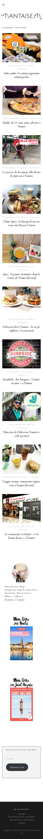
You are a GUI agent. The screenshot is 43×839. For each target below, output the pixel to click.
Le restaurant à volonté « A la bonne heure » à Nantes (21, 536)
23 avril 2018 (23, 118)
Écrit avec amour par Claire (17, 66)
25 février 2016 (30, 526)
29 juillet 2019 (30, 66)
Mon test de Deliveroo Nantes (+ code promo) (21, 434)
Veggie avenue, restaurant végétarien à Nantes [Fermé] (21, 483)
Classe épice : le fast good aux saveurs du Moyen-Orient (21, 223)
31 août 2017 (23, 168)
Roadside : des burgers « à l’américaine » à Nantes (21, 381)
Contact (21, 599)
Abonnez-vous (17, 767)
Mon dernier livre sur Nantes (21, 816)
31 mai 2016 (23, 477)
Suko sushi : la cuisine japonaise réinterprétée (21, 75)
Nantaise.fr (21, 11)
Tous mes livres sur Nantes (21, 819)
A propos (21, 813)
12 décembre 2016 (30, 319)
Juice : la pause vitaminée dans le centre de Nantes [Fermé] (21, 276)
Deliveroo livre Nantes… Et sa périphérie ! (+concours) (22, 328)
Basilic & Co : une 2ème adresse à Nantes (21, 124)
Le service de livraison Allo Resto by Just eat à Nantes (21, 174)
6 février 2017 (30, 267)
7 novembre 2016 (30, 372)
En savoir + (10, 599)
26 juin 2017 (23, 217)
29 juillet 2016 (30, 424)
